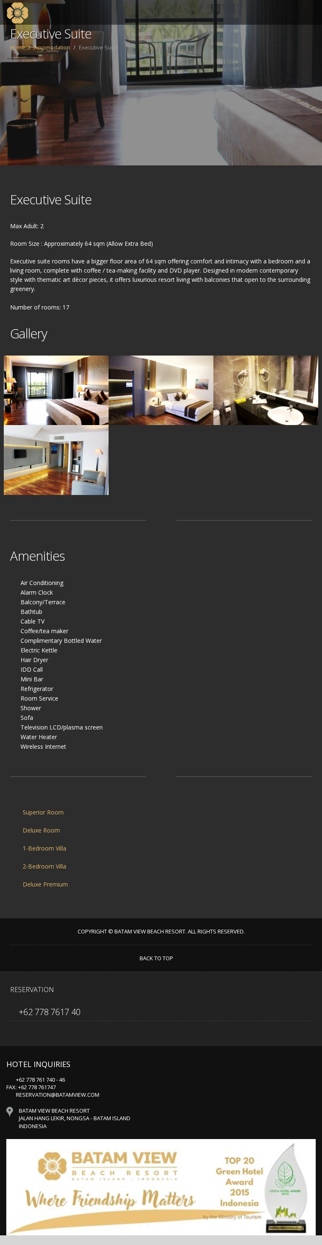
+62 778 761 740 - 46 (40, 1079)
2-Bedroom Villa (43, 866)
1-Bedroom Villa (43, 848)
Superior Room (42, 812)
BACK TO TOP (157, 958)
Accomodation (52, 47)
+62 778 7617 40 (48, 1012)
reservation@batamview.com (57, 1094)
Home (17, 47)
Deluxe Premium (44, 884)
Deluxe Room (40, 830)
